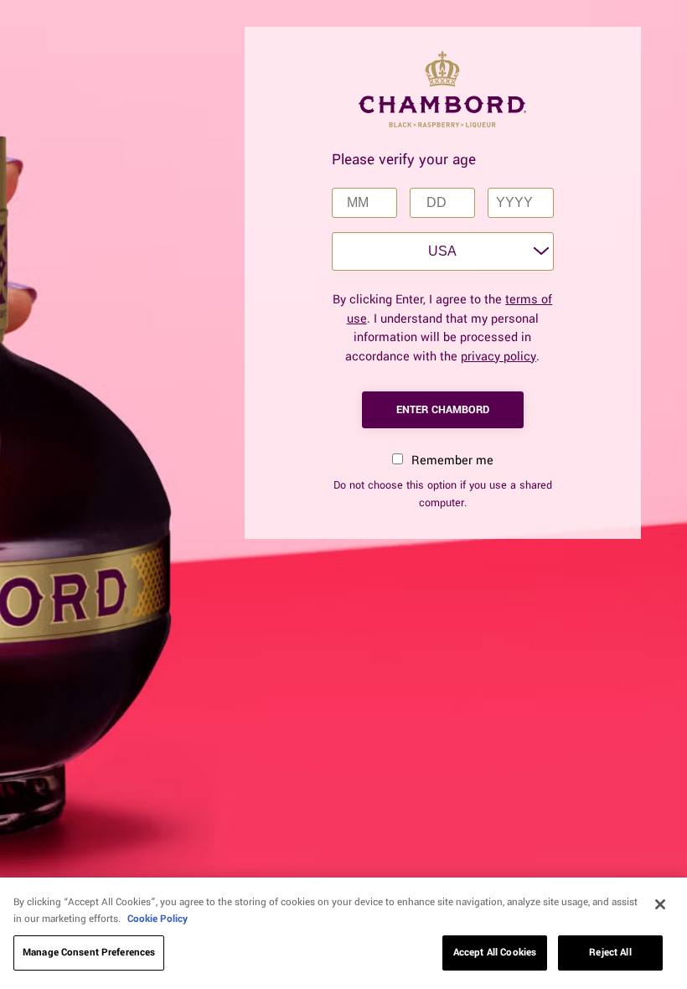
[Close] (660, 904)
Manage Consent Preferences (89, 952)
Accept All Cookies (494, 952)
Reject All (610, 952)
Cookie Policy (157, 919)
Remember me (450, 460)
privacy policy (498, 356)
